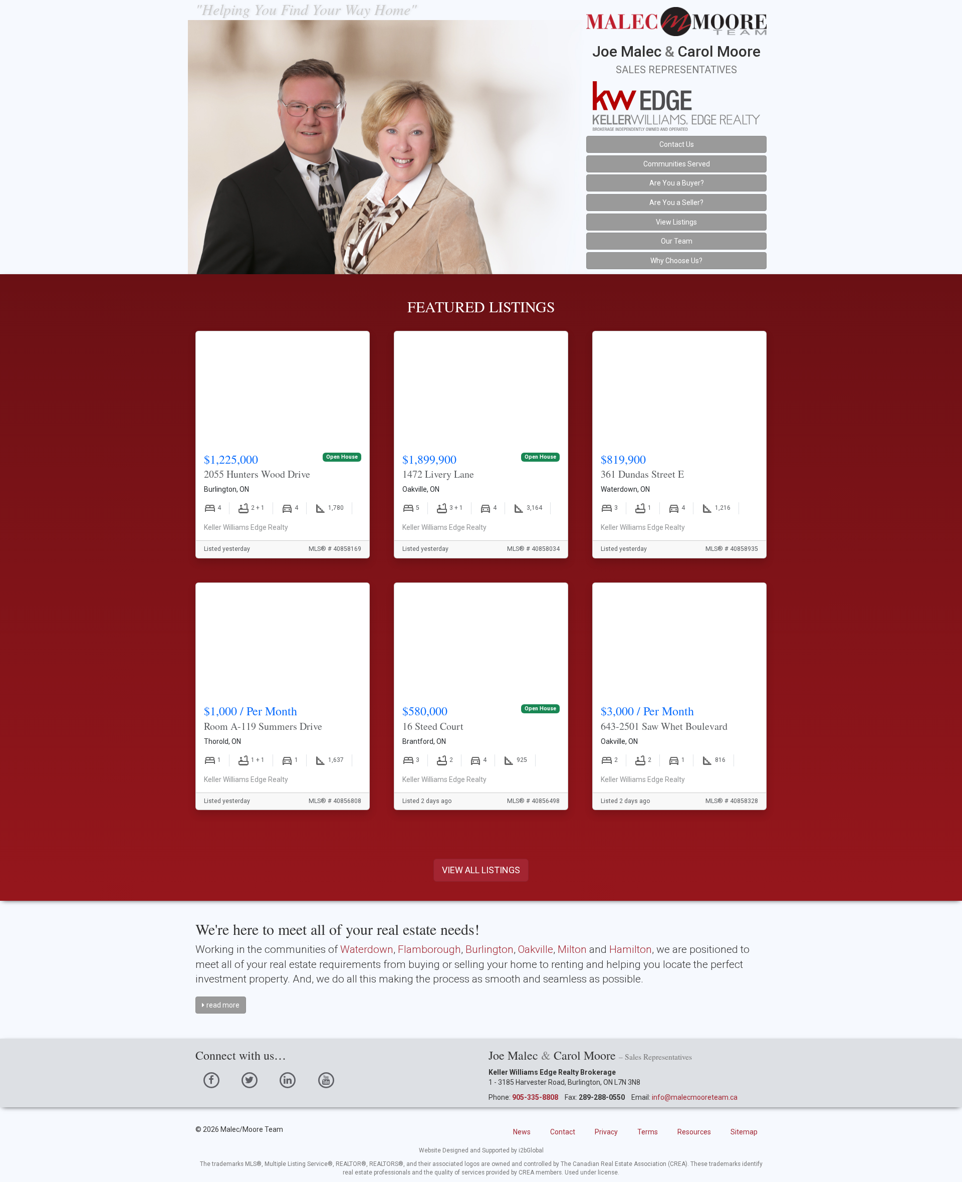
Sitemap (744, 1132)
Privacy (606, 1132)
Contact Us (676, 144)
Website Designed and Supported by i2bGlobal (481, 1150)
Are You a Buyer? (676, 183)
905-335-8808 (535, 1097)
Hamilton (630, 949)
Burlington (489, 949)
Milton (572, 949)
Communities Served (676, 164)
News (522, 1132)
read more (222, 1005)
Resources (694, 1132)
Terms (647, 1132)
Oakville (535, 949)
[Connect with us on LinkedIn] (288, 1080)
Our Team (676, 241)
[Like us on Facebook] (211, 1080)
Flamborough (429, 949)
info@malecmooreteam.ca (695, 1097)
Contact (562, 1132)
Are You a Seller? (676, 203)
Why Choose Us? (676, 261)
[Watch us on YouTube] (326, 1080)
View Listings (676, 222)
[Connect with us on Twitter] (249, 1080)
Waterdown (366, 949)
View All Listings (481, 870)
